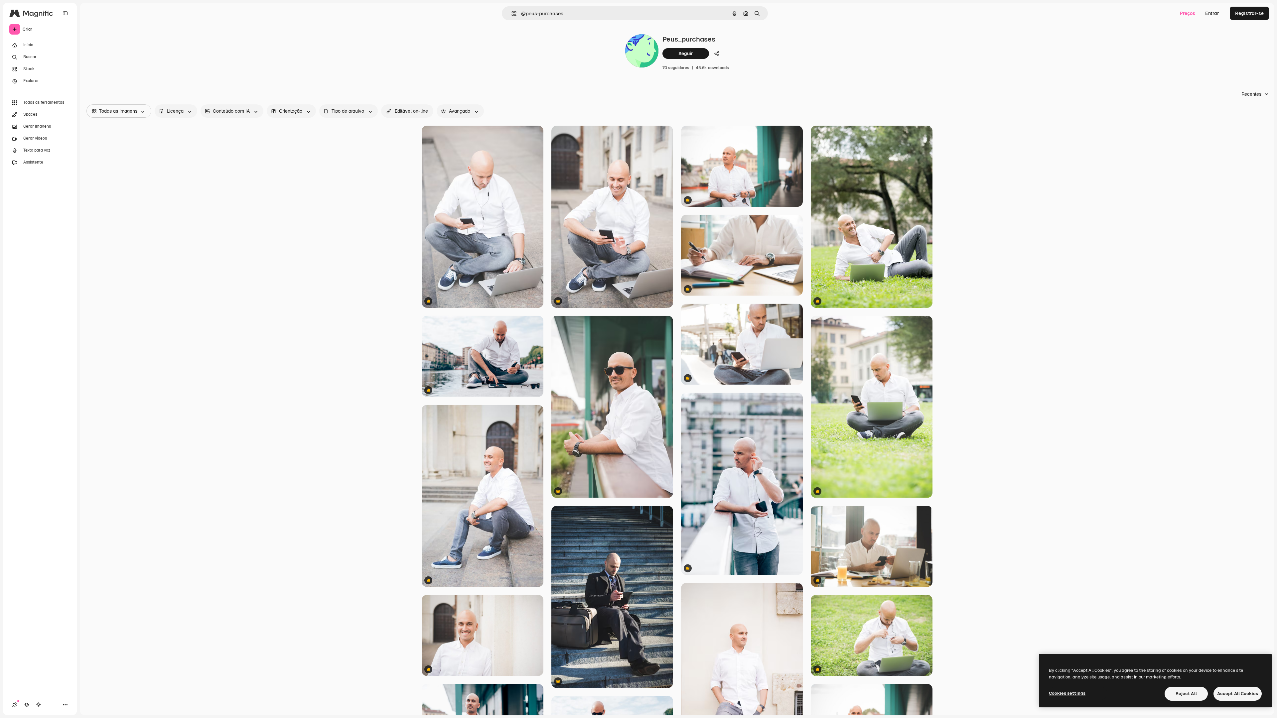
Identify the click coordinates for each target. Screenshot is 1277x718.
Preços (1187, 13)
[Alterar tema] (38, 704)
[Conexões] (14, 704)
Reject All (1186, 693)
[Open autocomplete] (511, 13)
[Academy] (26, 704)
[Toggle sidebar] (65, 13)
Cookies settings (1067, 693)
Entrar (1212, 13)
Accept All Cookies (1237, 693)
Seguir (685, 54)
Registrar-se (1249, 13)
